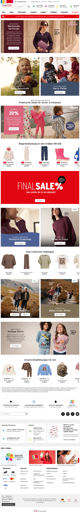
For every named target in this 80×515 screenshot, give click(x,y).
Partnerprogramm (51, 478)
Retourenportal (37, 471)
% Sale (75, 12)
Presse (64, 476)
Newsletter (49, 1)
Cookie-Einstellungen (7, 498)
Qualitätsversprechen (35, 1)
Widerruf (11, 499)
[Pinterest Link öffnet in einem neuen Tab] (72, 414)
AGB (3, 496)
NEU (3, 12)
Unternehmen (50, 476)
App (34, 479)
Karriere (49, 473)
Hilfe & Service (56, 1)
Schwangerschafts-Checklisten (38, 482)
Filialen (65, 473)
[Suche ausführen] (29, 7)
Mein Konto (23, 485)
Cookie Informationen (38, 488)
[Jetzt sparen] (40, 122)
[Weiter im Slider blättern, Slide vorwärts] (76, 156)
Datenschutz (8, 496)
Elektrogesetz (50, 482)
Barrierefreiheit (6, 501)
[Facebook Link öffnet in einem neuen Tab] (63, 414)
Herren (53, 12)
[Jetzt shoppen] (40, 36)
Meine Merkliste (24, 488)
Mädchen (22, 12)
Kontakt (65, 471)
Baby (11, 12)
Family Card (43, 1)
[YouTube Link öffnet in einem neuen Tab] (77, 414)
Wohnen (64, 12)
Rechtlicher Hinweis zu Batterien (69, 479)
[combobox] (20, 6)
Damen (43, 12)
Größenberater (24, 481)
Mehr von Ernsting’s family (20, 1)
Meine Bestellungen (38, 485)
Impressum (4, 499)
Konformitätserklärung (69, 482)
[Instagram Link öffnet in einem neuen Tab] (68, 414)
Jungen (33, 12)
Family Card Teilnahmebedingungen (39, 475)
